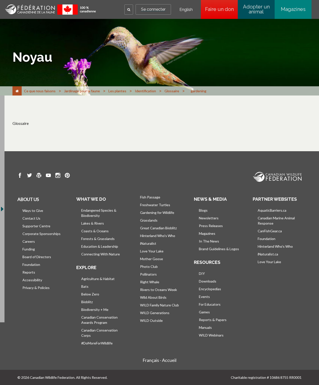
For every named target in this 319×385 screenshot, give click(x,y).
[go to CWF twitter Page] (29, 176)
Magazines (293, 9)
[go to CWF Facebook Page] (19, 176)
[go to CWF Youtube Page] (48, 176)
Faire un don (221, 9)
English (186, 9)
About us (28, 199)
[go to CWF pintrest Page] (67, 176)
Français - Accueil (159, 360)
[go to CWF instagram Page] (57, 176)
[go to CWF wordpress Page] (38, 176)
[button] (128, 9)
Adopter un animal (256, 9)
